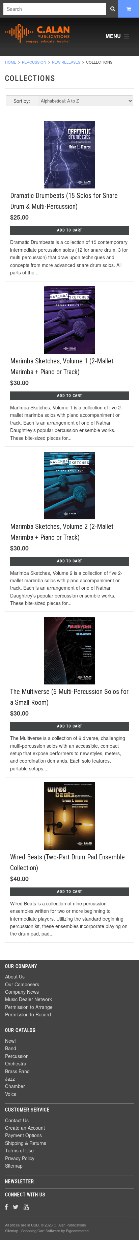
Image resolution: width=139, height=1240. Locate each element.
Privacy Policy (19, 1158)
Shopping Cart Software (40, 1230)
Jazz (10, 1078)
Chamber (15, 1086)
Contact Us (17, 1120)
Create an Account (25, 1127)
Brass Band (17, 1071)
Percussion (34, 62)
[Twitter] (16, 1207)
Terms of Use (19, 1150)
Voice (11, 1093)
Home (10, 62)
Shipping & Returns (25, 1143)
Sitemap (14, 1165)
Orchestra (15, 1063)
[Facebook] (6, 1207)
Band (10, 1048)
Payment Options (23, 1135)
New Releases (66, 62)
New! (10, 1040)
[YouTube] (26, 1207)
